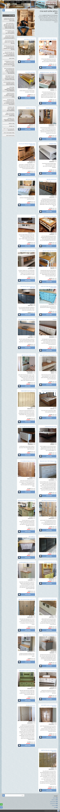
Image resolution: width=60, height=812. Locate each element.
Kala (56, 810)
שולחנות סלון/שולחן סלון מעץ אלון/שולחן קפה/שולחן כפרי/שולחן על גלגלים (8, 83)
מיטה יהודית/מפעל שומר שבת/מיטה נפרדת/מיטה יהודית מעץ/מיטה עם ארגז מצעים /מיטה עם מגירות (9, 77)
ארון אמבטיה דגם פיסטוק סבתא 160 (26, 500)
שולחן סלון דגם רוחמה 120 (50, 216)
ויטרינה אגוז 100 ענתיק (51, 108)
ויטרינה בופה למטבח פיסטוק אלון (27, 670)
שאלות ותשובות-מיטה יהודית (9, 132)
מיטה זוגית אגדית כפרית (50, 426)
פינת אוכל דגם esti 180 (29, 39)
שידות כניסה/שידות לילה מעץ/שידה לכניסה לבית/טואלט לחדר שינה (9, 32)
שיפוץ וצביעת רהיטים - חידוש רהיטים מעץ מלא (9, 129)
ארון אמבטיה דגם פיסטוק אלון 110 (27, 562)
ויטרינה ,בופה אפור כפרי (29, 635)
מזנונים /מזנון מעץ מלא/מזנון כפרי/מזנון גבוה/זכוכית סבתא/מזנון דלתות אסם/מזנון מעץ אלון (9, 47)
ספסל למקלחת (52, 143)
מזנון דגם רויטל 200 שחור (50, 536)
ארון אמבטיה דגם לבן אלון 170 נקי (48, 670)
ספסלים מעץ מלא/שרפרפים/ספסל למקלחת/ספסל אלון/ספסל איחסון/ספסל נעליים (9, 89)
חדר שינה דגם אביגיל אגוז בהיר (48, 391)
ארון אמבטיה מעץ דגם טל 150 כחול (26, 319)
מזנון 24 (33, 216)
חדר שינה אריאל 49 (30, 179)
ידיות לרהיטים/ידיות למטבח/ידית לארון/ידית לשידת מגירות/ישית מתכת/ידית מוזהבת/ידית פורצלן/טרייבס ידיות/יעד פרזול (8, 102)
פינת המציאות (11, 126)
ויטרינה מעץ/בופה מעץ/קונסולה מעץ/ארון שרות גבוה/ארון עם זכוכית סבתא (9, 119)
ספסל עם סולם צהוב (30, 72)
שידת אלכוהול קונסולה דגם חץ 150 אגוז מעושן (27, 144)
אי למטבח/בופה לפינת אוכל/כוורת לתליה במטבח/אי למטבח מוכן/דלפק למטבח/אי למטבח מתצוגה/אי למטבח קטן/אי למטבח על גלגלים (9, 26)
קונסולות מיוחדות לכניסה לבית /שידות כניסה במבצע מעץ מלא (9, 42)
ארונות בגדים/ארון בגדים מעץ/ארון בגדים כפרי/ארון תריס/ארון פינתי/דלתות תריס (9, 37)
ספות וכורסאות (11, 123)
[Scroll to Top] (2, 810)
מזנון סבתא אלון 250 (51, 179)
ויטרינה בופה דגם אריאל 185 (28, 355)
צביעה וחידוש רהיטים (10, 135)
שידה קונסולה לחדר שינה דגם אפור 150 (48, 462)
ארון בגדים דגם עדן (30, 705)
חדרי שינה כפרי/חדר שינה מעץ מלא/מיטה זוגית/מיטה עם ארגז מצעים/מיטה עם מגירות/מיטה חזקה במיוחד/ (8, 54)
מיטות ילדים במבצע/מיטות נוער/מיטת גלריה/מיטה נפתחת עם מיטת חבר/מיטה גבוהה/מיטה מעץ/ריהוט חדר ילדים (9, 63)
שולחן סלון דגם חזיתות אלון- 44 (27, 250)
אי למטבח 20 (32, 536)
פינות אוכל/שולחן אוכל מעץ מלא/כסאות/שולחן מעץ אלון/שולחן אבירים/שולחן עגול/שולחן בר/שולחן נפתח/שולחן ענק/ (9, 71)
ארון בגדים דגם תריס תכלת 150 (48, 500)
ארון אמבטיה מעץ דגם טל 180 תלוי (48, 355)
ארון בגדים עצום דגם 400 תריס (28, 461)
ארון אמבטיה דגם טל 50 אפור (49, 635)
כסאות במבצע (11, 58)
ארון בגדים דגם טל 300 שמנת (28, 391)
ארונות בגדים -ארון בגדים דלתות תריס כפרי (48, 751)
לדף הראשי (11, 15)
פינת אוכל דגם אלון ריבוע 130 (49, 250)
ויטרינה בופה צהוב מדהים (50, 562)
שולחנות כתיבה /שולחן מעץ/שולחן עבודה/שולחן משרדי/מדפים (9, 114)
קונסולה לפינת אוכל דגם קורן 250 (48, 39)
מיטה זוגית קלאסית (30, 108)
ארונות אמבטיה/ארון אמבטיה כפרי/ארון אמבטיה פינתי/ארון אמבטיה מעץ (9, 19)
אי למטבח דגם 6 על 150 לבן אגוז (27, 426)
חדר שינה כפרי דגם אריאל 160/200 (48, 72)
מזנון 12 (54, 319)
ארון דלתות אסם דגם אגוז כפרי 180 (27, 599)
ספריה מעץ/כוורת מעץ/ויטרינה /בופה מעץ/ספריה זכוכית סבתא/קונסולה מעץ (10, 109)
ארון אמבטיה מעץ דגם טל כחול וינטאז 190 (28, 287)
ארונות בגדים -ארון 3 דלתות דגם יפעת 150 (48, 706)
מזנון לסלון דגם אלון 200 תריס (49, 599)
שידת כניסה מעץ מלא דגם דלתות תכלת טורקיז (48, 287)
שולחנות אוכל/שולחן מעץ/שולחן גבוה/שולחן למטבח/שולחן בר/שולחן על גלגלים (9, 95)
